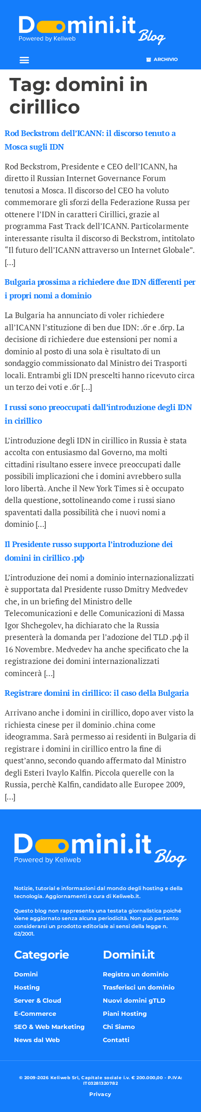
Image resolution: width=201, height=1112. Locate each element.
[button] (24, 59)
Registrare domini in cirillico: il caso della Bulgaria (96, 692)
